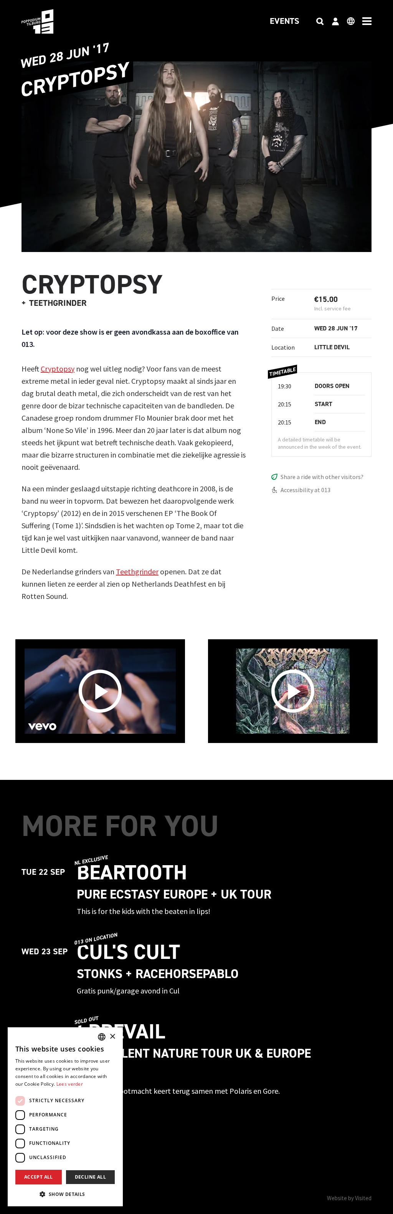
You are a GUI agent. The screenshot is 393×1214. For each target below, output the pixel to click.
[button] (65, 1194)
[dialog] (65, 1116)
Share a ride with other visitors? (322, 477)
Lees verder (69, 1084)
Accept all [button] (38, 1177)
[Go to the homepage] (49, 21)
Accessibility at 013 (305, 490)
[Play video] (100, 691)
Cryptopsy (57, 368)
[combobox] (102, 1037)
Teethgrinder (137, 571)
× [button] (112, 1037)
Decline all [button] (90, 1177)
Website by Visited (349, 1198)
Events (284, 21)
